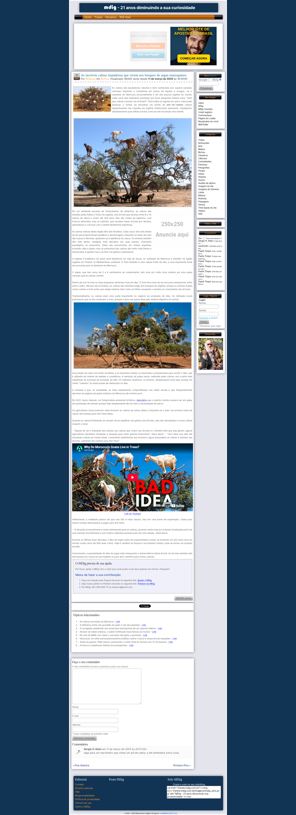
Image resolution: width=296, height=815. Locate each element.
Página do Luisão (207, 118)
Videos (201, 210)
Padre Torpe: (204, 251)
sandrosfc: (203, 246)
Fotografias (204, 167)
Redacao (91, 78)
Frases (98, 17)
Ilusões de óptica (206, 183)
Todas (201, 140)
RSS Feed (125, 17)
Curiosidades (204, 161)
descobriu (142, 400)
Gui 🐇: (201, 238)
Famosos (202, 164)
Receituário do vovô (208, 121)
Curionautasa (205, 115)
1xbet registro (205, 112)
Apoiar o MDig (145, 580)
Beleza (201, 149)
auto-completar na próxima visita (91, 733)
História (202, 177)
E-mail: (75, 716)
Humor (201, 180)
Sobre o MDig (82, 806)
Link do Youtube (132, 513)
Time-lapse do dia (207, 207)
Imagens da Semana (208, 189)
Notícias (202, 198)
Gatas (201, 173)
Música (201, 195)
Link (118, 621)
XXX (200, 213)
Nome (75, 707)
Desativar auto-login (211, 326)
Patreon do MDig (146, 583)
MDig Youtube (205, 109)
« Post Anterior (81, 765)
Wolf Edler (203, 124)
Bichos (105, 78)
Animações (203, 143)
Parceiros (110, 17)
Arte (200, 146)
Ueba (201, 103)
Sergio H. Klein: (206, 240)
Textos (201, 204)
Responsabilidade (85, 795)
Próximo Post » (181, 765)
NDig (200, 106)
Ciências (202, 158)
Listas (201, 192)
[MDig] (110, 7)
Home (87, 17)
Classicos (203, 155)
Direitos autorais (84, 788)
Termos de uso (83, 802)
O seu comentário (100, 666)
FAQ (77, 791)
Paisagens (203, 201)
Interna (213, 76)
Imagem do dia (205, 186)
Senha (202, 310)
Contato (79, 784)
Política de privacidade (87, 799)
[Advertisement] (103, 46)
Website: (76, 724)
